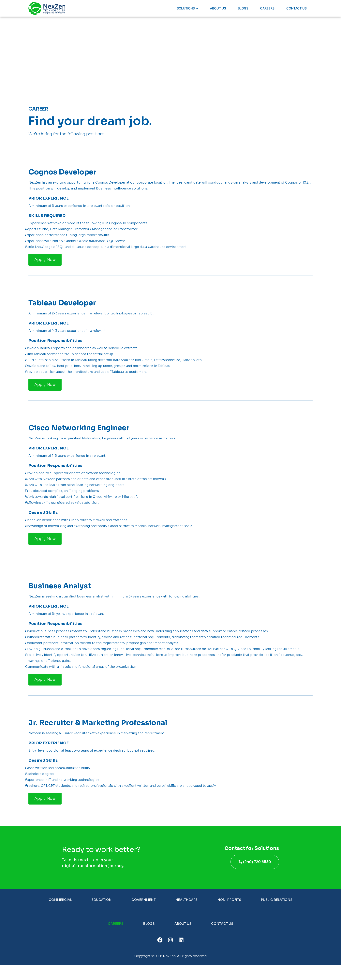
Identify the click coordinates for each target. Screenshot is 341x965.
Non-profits (229, 899)
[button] (45, 260)
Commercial (60, 899)
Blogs (149, 924)
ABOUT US (218, 8)
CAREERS (267, 8)
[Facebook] (160, 939)
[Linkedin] (181, 939)
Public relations (276, 899)
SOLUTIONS (186, 8)
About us (182, 924)
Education (102, 899)
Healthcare (186, 899)
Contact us (222, 924)
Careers (115, 924)
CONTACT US (296, 8)
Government (143, 899)
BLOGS (243, 8)
